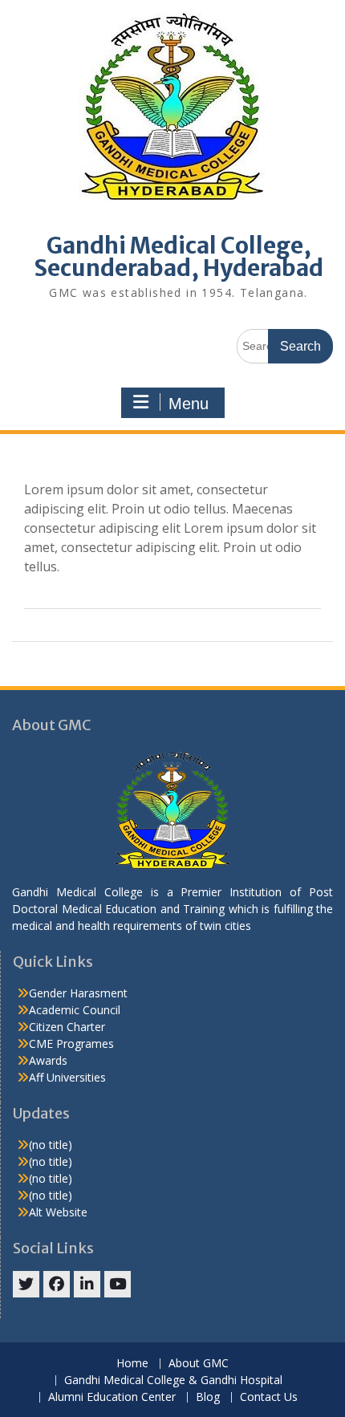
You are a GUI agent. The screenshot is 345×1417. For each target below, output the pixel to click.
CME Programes (71, 1043)
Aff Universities (67, 1077)
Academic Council (74, 1009)
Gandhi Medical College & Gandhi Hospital (173, 1380)
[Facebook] (56, 1284)
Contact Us (269, 1397)
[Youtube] (117, 1284)
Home (132, 1363)
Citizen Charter (67, 1026)
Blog (208, 1397)
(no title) (50, 1144)
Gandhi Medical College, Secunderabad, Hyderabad (178, 256)
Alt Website (58, 1212)
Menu (188, 403)
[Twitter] (26, 1284)
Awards (48, 1060)
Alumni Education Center (112, 1397)
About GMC (198, 1363)
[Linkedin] (87, 1284)
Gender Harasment (78, 993)
